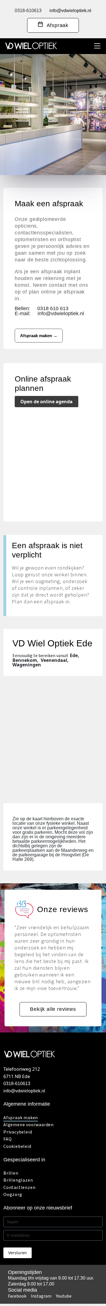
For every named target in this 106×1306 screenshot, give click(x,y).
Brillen (10, 1173)
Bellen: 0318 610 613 (41, 308)
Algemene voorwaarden (28, 1125)
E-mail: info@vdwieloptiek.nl (49, 313)
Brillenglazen (18, 1180)
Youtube (64, 1296)
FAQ (7, 1139)
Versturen (17, 1252)
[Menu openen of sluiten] (97, 46)
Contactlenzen (19, 1187)
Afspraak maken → (38, 335)
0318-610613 (28, 10)
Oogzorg (12, 1194)
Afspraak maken (20, 1118)
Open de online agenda (46, 401)
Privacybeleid (17, 1132)
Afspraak (55, 25)
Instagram (41, 1296)
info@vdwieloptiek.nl (70, 10)
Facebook (17, 1296)
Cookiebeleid (17, 1146)
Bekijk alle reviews (53, 1009)
